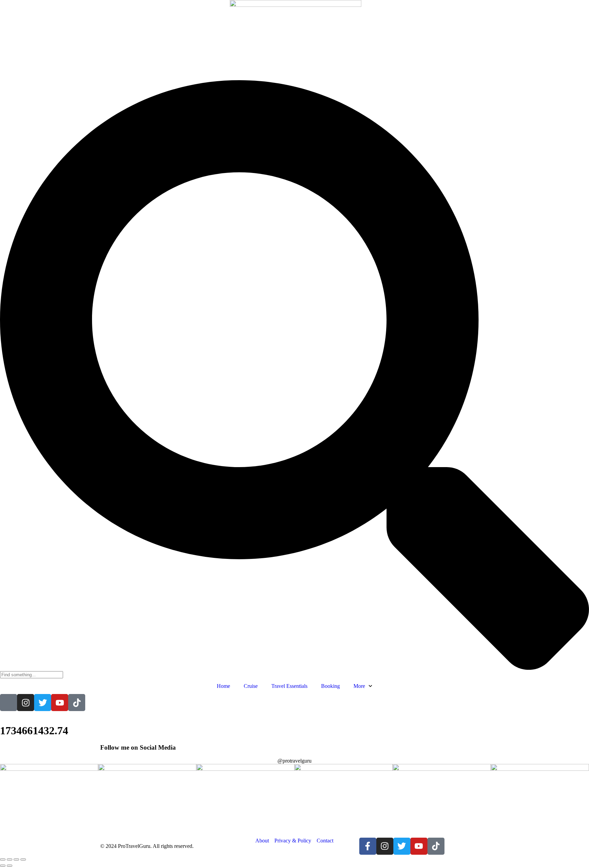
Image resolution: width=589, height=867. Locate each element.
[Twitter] (42, 702)
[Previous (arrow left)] (2, 866)
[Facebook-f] (367, 846)
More (359, 686)
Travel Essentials (289, 686)
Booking (330, 686)
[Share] (16, 859)
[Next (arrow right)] (9, 866)
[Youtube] (59, 702)
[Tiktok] (76, 702)
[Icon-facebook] (8, 702)
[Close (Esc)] (23, 859)
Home (223, 686)
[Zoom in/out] (2, 859)
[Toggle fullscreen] (9, 859)
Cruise (251, 686)
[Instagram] (25, 702)
